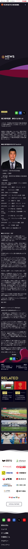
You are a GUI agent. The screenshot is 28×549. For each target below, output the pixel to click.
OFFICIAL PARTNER (14, 504)
